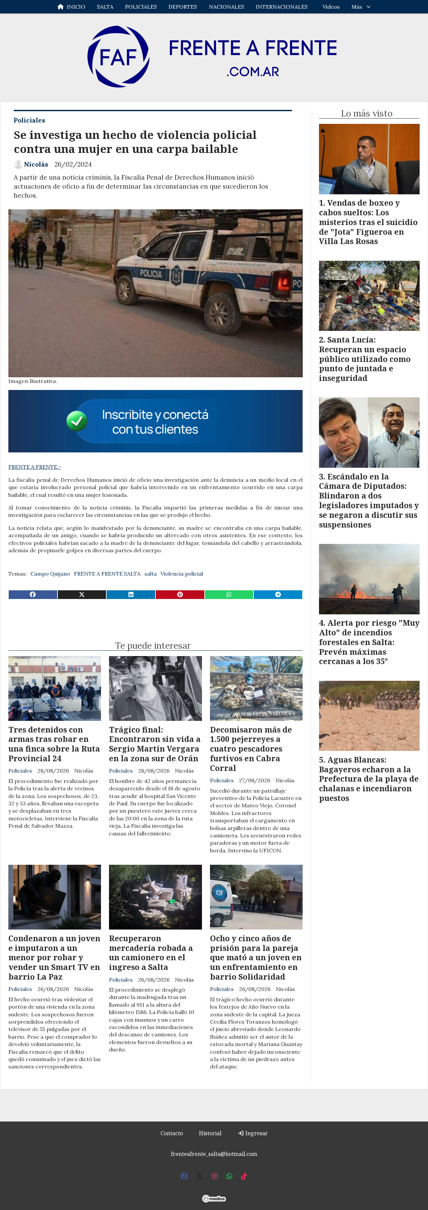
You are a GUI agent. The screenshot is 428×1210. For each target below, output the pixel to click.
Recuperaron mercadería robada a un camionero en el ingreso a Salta (151, 952)
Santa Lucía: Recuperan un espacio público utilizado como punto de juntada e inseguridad (365, 358)
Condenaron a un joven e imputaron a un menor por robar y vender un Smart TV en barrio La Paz (54, 957)
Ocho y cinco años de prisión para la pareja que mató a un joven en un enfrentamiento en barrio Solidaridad (256, 957)
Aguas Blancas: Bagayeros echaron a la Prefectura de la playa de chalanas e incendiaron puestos (369, 778)
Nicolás (36, 164)
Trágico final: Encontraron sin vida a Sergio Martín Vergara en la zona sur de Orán (155, 744)
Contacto (171, 1133)
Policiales (29, 120)
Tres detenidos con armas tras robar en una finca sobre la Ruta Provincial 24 (54, 744)
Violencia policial (181, 573)
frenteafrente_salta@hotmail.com (214, 1154)
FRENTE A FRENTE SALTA (107, 573)
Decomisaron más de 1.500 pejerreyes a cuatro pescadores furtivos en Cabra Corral (251, 748)
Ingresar (256, 1133)
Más (356, 6)
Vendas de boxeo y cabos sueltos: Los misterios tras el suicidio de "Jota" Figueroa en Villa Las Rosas (368, 221)
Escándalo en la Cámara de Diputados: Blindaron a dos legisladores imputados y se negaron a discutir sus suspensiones (369, 500)
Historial (210, 1133)
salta (150, 573)
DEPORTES (183, 6)
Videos (331, 6)
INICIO (76, 6)
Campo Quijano (50, 573)
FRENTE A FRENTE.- (34, 466)
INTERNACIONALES (282, 6)
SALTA (105, 6)
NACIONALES (226, 6)
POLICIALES (141, 6)
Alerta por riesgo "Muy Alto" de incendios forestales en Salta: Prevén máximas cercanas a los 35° (369, 641)
